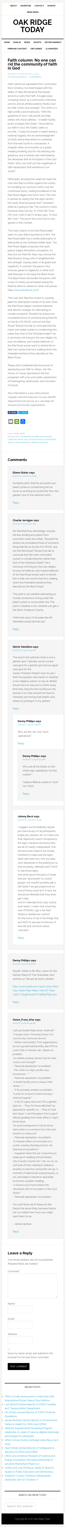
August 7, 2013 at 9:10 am (24, 524)
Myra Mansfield (23, 442)
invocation (50, 439)
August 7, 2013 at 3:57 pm (24, 650)
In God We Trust (36, 439)
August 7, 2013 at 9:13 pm (34, 759)
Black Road (46, 437)
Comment (14, 1271)
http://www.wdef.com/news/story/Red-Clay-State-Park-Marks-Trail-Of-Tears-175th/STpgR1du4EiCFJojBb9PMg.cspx (36, 990)
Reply (16, 502)
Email (11, 1318)
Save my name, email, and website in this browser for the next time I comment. (30, 1355)
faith (20, 439)
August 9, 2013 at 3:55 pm (24, 1023)
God (26, 439)
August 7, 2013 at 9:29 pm (24, 964)
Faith (22, 433)
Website (12, 1334)
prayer (34, 442)
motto (11, 442)
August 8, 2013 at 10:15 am (30, 820)
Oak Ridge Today (32, 26)
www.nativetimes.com (25, 290)
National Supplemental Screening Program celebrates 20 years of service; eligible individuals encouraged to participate (32, 1432)
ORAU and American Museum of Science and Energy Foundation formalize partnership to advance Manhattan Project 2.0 (30, 1459)
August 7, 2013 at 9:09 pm (29, 725)
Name (12, 1303)
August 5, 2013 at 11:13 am (24, 476)
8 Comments (35, 77)
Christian (12, 439)
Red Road (43, 442)
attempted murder (30, 437)
